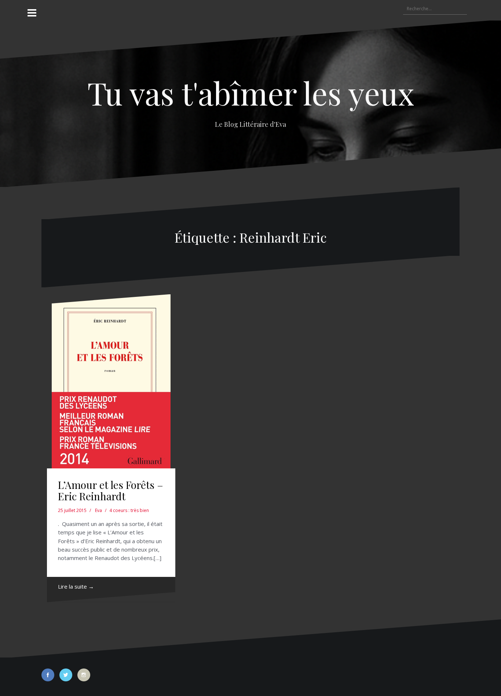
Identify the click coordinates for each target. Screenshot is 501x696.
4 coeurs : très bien (129, 510)
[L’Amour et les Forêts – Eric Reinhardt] (111, 381)
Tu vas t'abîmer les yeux (250, 92)
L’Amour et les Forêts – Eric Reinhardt (110, 490)
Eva (98, 510)
